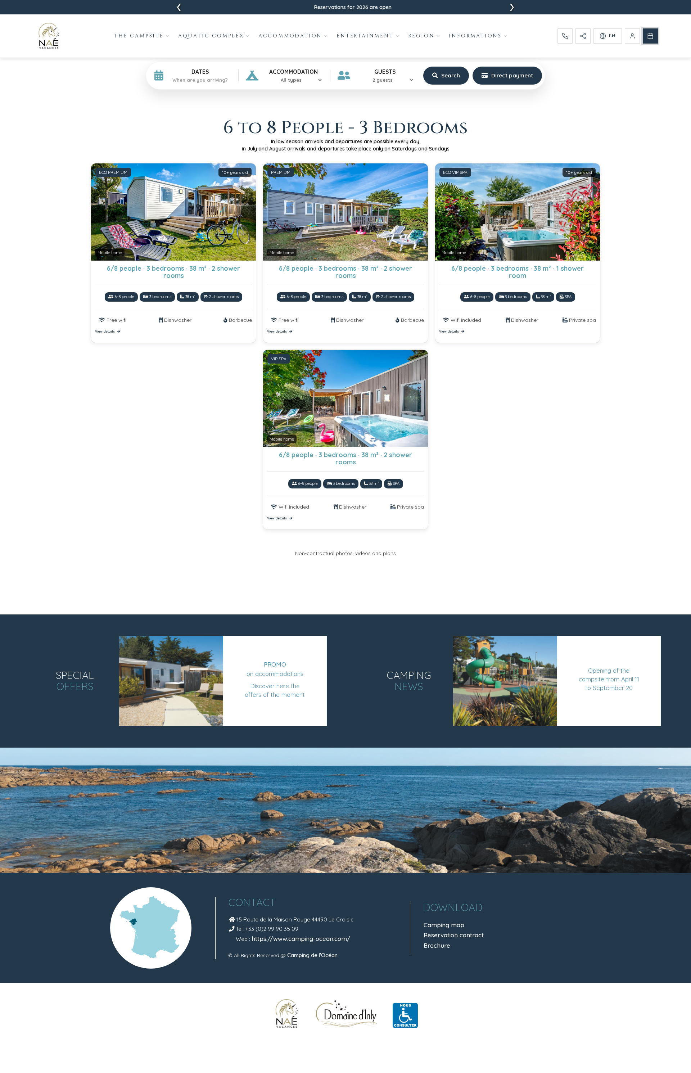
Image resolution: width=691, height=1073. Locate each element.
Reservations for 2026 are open (345, 7)
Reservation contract (454, 935)
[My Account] (632, 36)
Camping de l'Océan (312, 955)
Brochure (437, 945)
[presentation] (179, 7)
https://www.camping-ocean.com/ (301, 938)
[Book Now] (650, 36)
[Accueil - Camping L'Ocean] (48, 36)
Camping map (444, 925)
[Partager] (583, 36)
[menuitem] (142, 36)
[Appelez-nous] (565, 36)
